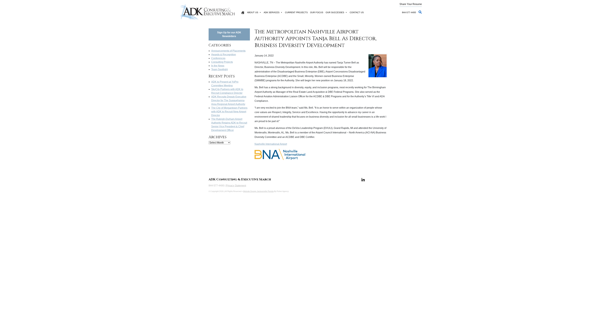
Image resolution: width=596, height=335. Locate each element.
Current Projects (296, 12)
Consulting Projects (222, 62)
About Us (252, 12)
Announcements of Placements (228, 50)
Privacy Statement (236, 185)
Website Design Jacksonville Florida (258, 191)
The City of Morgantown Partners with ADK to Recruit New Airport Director (229, 112)
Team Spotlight (219, 69)
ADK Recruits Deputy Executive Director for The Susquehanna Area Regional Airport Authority (228, 100)
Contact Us (357, 12)
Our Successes (335, 12)
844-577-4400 (409, 12)
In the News (217, 65)
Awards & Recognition (223, 54)
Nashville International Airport (271, 144)
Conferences (218, 58)
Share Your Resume (411, 4)
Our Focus (316, 12)
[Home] (243, 12)
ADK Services (271, 12)
